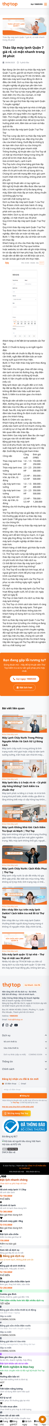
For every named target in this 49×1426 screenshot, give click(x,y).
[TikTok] (11, 1025)
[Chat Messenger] (5, 1176)
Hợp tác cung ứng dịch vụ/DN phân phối (18, 1107)
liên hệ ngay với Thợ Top (19, 642)
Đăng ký (25, 1095)
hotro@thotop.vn (15, 1019)
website (12, 249)
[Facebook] (3, 1025)
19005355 (13, 1016)
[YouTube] (16, 1025)
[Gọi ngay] (1, 1176)
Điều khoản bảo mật (16, 1172)
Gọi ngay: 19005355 (26, 678)
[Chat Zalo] (3, 1176)
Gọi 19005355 (37, 4)
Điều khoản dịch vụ (33, 1172)
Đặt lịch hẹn (26, 687)
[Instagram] (7, 1025)
